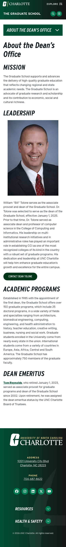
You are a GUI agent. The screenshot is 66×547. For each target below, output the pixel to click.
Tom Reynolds (12, 382)
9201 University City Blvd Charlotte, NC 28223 (33, 463)
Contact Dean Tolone (20, 276)
